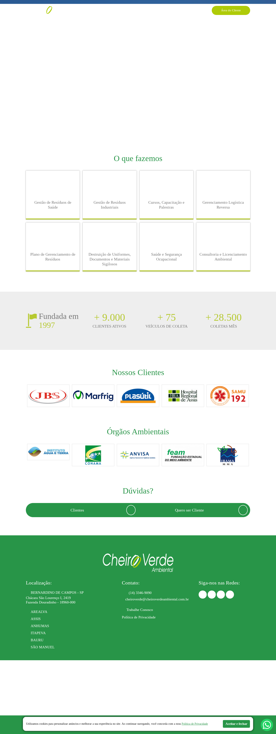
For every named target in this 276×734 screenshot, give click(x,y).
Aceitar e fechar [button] (236, 724)
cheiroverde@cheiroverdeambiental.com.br (157, 599)
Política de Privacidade (139, 617)
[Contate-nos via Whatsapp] (267, 725)
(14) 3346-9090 (140, 593)
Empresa (92, 10)
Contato (194, 10)
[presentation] (25, 396)
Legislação (127, 10)
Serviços (109, 10)
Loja (181, 10)
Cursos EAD (148, 10)
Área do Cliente (231, 10)
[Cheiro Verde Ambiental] (50, 10)
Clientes (168, 10)
